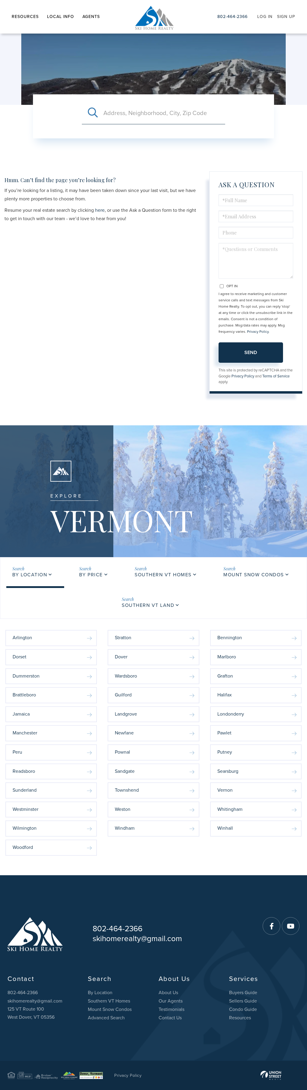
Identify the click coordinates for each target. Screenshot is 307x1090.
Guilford (123, 695)
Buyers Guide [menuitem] (243, 993)
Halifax (224, 695)
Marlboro (226, 657)
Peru (17, 752)
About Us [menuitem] (168, 993)
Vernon (225, 790)
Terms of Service (276, 376)
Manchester (25, 733)
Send (250, 353)
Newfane (124, 733)
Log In (265, 16)
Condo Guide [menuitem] (243, 1009)
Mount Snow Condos (253, 575)
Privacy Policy (258, 331)
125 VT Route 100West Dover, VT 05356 (31, 1013)
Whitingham (230, 809)
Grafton (225, 676)
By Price (91, 575)
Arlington (22, 638)
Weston (122, 809)
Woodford (23, 847)
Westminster (25, 809)
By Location (29, 575)
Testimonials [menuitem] (171, 1009)
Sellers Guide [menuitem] (243, 1001)
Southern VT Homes (163, 575)
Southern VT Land (148, 605)
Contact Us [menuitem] (170, 1018)
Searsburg (227, 771)
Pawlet (224, 733)
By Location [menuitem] (100, 993)
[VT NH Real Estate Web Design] (271, 1075)
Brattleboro (24, 695)
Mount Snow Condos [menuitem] (110, 1009)
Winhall (225, 828)
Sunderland (25, 790)
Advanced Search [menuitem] (106, 1018)
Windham (125, 828)
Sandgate (125, 771)
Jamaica (21, 714)
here (100, 210)
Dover (121, 657)
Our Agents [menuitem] (171, 1001)
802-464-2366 (232, 16)
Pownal (122, 752)
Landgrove (126, 714)
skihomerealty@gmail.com (137, 938)
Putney (224, 752)
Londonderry (230, 714)
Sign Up (286, 16)
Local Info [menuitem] (60, 16)
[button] (92, 113)
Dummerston (26, 676)
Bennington (229, 638)
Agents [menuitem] (91, 16)
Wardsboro (126, 676)
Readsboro (24, 771)
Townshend (127, 790)
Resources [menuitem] (25, 16)
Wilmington (25, 828)
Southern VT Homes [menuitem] (109, 1001)
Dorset (19, 657)
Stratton (123, 638)
